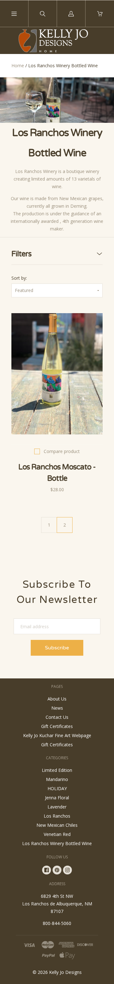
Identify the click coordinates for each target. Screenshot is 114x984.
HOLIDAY (57, 788)
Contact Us (57, 717)
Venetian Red (57, 834)
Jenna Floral (57, 798)
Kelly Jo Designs (65, 972)
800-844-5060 (57, 923)
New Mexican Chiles (57, 825)
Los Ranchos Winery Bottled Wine (57, 843)
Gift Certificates (57, 726)
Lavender (57, 807)
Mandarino (57, 779)
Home (17, 66)
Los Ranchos (57, 816)
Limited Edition (57, 770)
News (57, 708)
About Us (57, 699)
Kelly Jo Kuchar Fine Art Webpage (57, 735)
